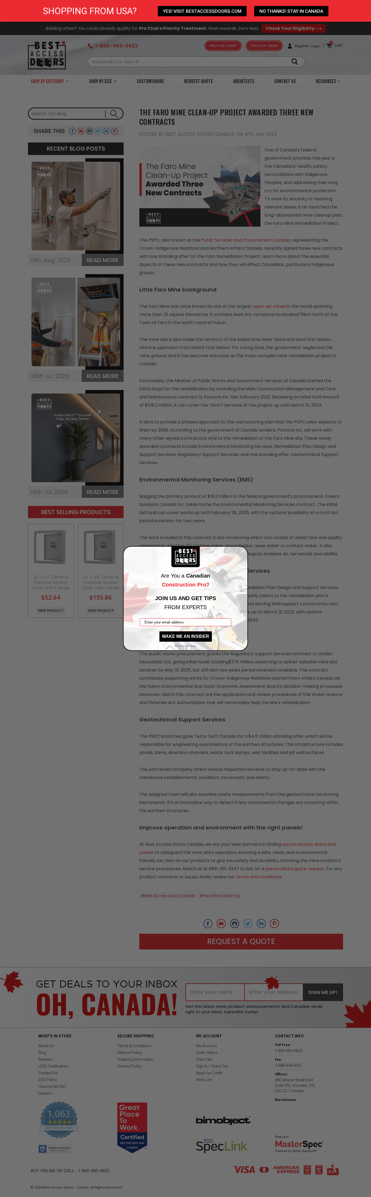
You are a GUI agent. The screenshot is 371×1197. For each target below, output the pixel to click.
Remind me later (185, 645)
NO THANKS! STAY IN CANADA (291, 11)
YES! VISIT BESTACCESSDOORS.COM (202, 11)
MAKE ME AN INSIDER (185, 636)
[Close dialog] (243, 551)
